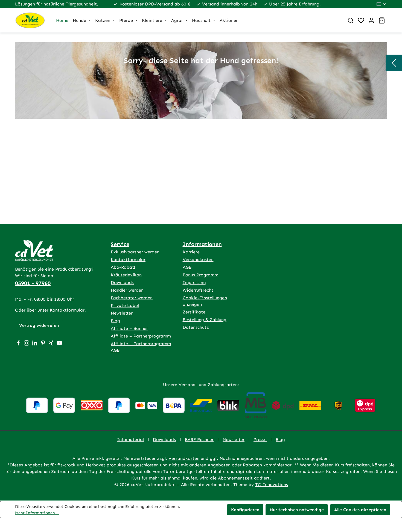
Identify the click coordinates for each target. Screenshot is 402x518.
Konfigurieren (245, 509)
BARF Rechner (199, 439)
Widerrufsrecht (198, 290)
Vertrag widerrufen (39, 325)
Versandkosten (198, 259)
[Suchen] (350, 20)
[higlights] (394, 63)
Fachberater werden (132, 297)
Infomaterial (130, 439)
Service (120, 244)
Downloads (122, 282)
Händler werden (127, 290)
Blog (115, 320)
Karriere (191, 251)
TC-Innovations (271, 484)
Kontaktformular (67, 310)
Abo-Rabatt (123, 267)
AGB (187, 267)
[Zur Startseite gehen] (30, 20)
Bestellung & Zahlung (204, 319)
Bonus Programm (200, 274)
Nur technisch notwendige (297, 509)
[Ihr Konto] (371, 20)
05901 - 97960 (33, 283)
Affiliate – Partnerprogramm (141, 336)
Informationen (202, 244)
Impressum (194, 282)
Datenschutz (196, 327)
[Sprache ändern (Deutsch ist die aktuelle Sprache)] (381, 4)
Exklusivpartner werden (135, 251)
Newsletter (122, 313)
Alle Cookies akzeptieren (360, 509)
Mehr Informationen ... (37, 512)
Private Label (125, 305)
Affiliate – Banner (129, 328)
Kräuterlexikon (126, 274)
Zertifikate (194, 312)
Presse (260, 439)
